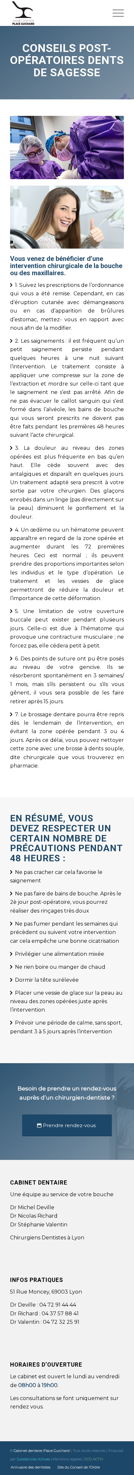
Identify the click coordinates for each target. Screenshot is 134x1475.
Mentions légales (67, 1459)
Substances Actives (33, 1459)
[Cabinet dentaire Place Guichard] (55, 13)
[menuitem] (115, 13)
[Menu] (115, 13)
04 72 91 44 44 (57, 1305)
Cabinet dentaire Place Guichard (42, 1450)
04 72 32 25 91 (60, 1322)
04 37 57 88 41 (60, 1313)
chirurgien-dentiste (82, 1097)
